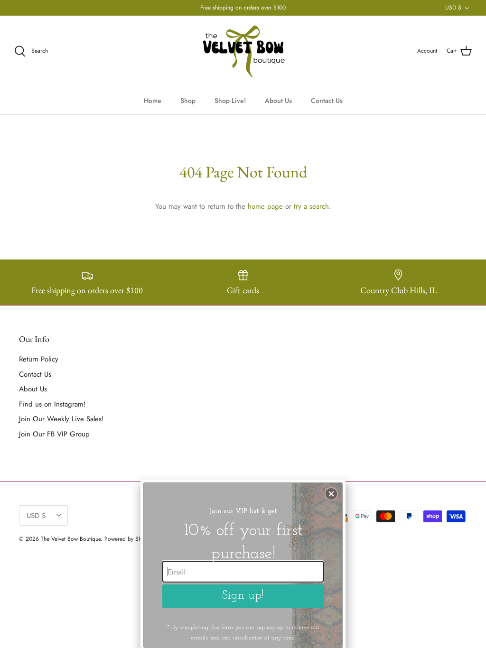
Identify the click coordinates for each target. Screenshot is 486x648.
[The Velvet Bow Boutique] (243, 51)
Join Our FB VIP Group (54, 434)
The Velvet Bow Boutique (71, 539)
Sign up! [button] (243, 596)
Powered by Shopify (128, 539)
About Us (278, 100)
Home (152, 100)
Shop (188, 100)
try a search (311, 206)
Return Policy (38, 359)
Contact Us (327, 100)
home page (265, 206)
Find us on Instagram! (52, 404)
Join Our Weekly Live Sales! (61, 419)
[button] (331, 494)
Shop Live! (230, 100)
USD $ (453, 7)
